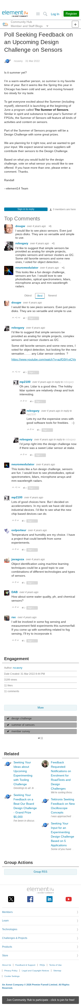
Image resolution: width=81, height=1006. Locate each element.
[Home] (15, 13)
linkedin (50, 899)
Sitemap (57, 970)
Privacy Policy (10, 970)
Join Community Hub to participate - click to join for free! (41, 1000)
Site (38, 14)
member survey (20, 731)
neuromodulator (27, 267)
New (75, 24)
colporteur (19, 530)
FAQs (42, 965)
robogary (22, 243)
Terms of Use (55, 965)
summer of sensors (23, 724)
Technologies (9, 929)
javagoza (18, 559)
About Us (6, 965)
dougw (20, 226)
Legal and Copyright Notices (35, 970)
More (47, 26)
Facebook (30, 899)
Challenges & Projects (14, 938)
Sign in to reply (25, 209)
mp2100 (25, 381)
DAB (14, 592)
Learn (5, 920)
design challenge (21, 718)
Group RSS (40, 871)
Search (45, 14)
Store (5, 955)
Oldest (28, 295)
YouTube (69, 899)
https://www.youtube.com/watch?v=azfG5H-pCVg (43, 359)
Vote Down (19, 318)
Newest (52, 295)
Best (39, 295)
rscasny (18, 61)
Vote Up (13, 318)
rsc (14, 617)
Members (7, 912)
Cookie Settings (12, 976)
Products (7, 947)
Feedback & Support (25, 965)
